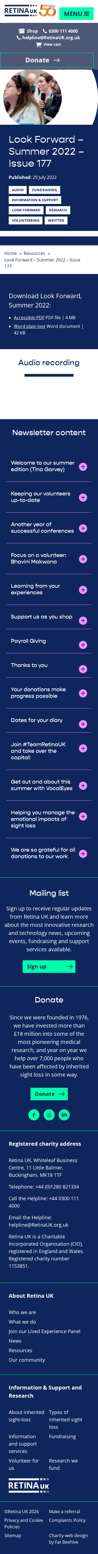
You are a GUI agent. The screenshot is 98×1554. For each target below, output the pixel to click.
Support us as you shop (41, 617)
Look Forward (26, 210)
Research (58, 210)
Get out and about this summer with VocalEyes (42, 785)
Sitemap (12, 1535)
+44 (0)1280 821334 (57, 1186)
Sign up (37, 966)
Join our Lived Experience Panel (45, 1331)
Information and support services (23, 1443)
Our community (27, 1360)
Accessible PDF (29, 318)
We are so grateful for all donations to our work (43, 853)
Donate (37, 60)
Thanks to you (29, 665)
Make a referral (64, 1512)
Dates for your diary (37, 720)
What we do (22, 1321)
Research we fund (63, 1464)
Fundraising (44, 189)
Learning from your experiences (35, 589)
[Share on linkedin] (64, 1114)
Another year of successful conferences (42, 527)
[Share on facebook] (33, 1114)
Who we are (22, 1312)
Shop (32, 31)
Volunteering (25, 220)
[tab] (13, 253)
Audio (18, 189)
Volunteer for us (24, 1464)
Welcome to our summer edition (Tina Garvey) (42, 466)
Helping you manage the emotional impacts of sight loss (43, 819)
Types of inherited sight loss (65, 1419)
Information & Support (35, 199)
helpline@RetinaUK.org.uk (51, 38)
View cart (52, 44)
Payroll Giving (28, 641)
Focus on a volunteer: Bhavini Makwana (38, 558)
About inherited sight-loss (26, 1416)
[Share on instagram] (49, 1114)
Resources (34, 253)
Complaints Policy (67, 1520)
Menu (73, 14)
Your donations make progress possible (38, 692)
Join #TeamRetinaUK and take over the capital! (38, 751)
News (15, 1340)
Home (10, 253)
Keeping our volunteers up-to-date (41, 497)
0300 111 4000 (63, 31)
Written (56, 220)
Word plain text (29, 326)
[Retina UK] (30, 10)
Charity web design (68, 1535)
